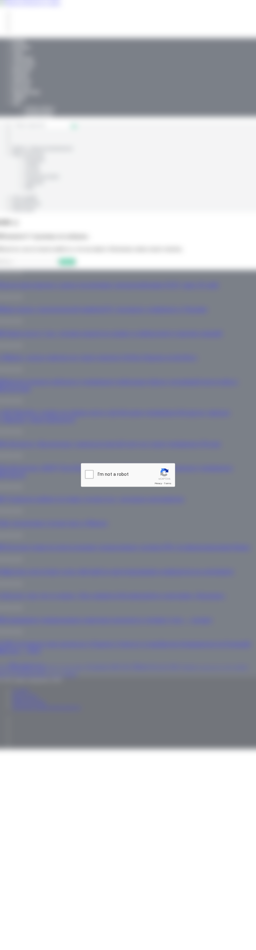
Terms (167, 483)
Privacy (158, 483)
